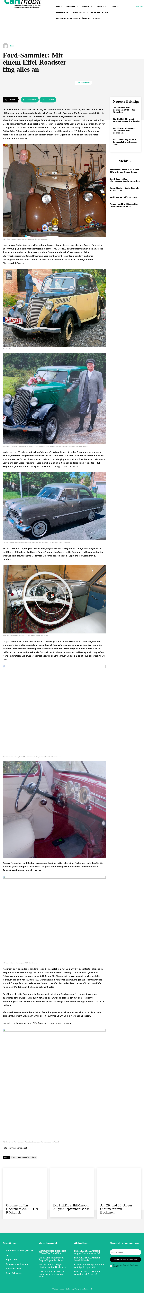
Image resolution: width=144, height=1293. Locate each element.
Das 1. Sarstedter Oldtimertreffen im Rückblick (125, 180)
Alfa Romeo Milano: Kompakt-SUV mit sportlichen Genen (125, 171)
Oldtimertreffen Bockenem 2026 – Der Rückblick (124, 110)
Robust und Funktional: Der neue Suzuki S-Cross (124, 205)
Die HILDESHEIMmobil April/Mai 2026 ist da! (87, 1272)
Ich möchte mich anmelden (125, 1259)
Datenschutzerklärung (131, 1265)
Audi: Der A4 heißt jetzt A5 (123, 197)
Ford (13, 1157)
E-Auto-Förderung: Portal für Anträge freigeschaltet (89, 1265)
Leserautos (83, 82)
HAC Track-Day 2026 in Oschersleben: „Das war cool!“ (125, 142)
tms (12, 46)
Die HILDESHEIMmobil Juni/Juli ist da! (87, 1259)
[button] (139, 6)
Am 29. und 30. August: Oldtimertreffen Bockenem (124, 130)
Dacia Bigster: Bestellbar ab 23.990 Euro (124, 189)
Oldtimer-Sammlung (27, 1157)
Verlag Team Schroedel (83, 1289)
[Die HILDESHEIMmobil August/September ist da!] (72, 1184)
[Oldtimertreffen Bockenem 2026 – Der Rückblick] (25, 1184)
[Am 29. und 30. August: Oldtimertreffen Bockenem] (119, 1184)
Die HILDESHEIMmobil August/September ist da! (126, 120)
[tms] (6, 46)
